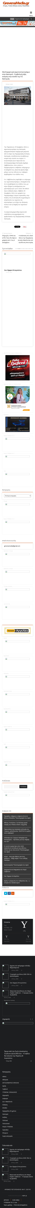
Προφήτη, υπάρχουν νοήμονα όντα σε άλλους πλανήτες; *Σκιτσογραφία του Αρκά (17, 817)
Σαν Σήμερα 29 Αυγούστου (13, 270)
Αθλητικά (5, 1080)
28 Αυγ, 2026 (7, 997)
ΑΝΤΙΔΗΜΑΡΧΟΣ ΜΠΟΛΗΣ (10, 1083)
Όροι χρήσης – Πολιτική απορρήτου (15, 1205)
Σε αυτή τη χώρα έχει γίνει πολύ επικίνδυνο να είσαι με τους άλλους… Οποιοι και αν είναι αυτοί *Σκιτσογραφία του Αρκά (16, 849)
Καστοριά (5, 1114)
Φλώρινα (5, 1133)
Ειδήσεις (5, 1105)
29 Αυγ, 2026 (9, 272)
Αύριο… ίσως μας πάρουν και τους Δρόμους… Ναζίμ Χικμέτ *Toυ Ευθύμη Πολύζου (15, 858)
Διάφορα (5, 1098)
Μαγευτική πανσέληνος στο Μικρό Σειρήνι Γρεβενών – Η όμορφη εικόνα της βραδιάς (21, 993)
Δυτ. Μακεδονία (7, 1101)
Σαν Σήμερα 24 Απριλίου (11, 876)
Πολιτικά (5, 1120)
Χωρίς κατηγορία (7, 1136)
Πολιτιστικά (5, 1123)
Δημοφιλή (5, 1095)
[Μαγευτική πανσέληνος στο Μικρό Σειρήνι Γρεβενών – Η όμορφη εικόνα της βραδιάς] (5, 993)
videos (4, 1076)
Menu (31, 13)
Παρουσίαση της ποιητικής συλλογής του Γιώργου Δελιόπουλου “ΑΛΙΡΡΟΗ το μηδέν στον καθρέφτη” (17, 831)
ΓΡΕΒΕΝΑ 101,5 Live (10, 1202)
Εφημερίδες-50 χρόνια (9, 1111)
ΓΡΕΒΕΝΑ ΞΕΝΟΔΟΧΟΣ (9, 1092)
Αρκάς (4, 1086)
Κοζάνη (4, 1117)
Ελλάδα (4, 1108)
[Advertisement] (17, 50)
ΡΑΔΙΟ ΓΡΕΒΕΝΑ (7, 1127)
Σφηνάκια (5, 1130)
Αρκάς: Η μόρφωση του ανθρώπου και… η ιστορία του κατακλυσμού (16, 882)
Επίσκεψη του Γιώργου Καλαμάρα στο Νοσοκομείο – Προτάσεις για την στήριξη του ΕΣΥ (16, 839)
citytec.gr (24, 1195)
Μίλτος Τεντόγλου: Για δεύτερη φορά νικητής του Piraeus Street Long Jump (15, 823)
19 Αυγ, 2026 (9, 1061)
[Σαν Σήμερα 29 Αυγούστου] (17, 260)
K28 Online (15, 1200)
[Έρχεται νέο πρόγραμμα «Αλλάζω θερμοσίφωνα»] (5, 968)
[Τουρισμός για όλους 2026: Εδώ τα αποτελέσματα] (5, 976)
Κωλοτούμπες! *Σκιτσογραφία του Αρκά (16, 865)
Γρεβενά (5, 1089)
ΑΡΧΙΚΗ (6, 1200)
